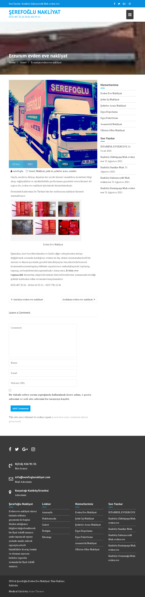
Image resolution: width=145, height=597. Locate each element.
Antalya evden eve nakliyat (28, 299)
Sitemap (46, 537)
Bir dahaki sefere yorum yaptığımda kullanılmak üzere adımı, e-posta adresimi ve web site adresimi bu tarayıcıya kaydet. (50, 397)
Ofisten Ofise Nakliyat (112, 130)
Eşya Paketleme (109, 118)
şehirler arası (61, 171)
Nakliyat (40, 171)
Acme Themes (36, 591)
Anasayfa (47, 512)
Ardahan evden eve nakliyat (77, 299)
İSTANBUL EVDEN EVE (113, 146)
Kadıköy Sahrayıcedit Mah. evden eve (41, 3)
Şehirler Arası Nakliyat (113, 105)
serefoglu (18, 171)
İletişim (46, 530)
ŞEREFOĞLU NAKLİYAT (35, 11)
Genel (32, 171)
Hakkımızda (49, 518)
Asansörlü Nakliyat (111, 124)
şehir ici (49, 171)
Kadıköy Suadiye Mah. (112, 167)
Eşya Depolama (109, 111)
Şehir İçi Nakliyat (109, 99)
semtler (73, 171)
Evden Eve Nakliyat (111, 93)
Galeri (45, 524)
